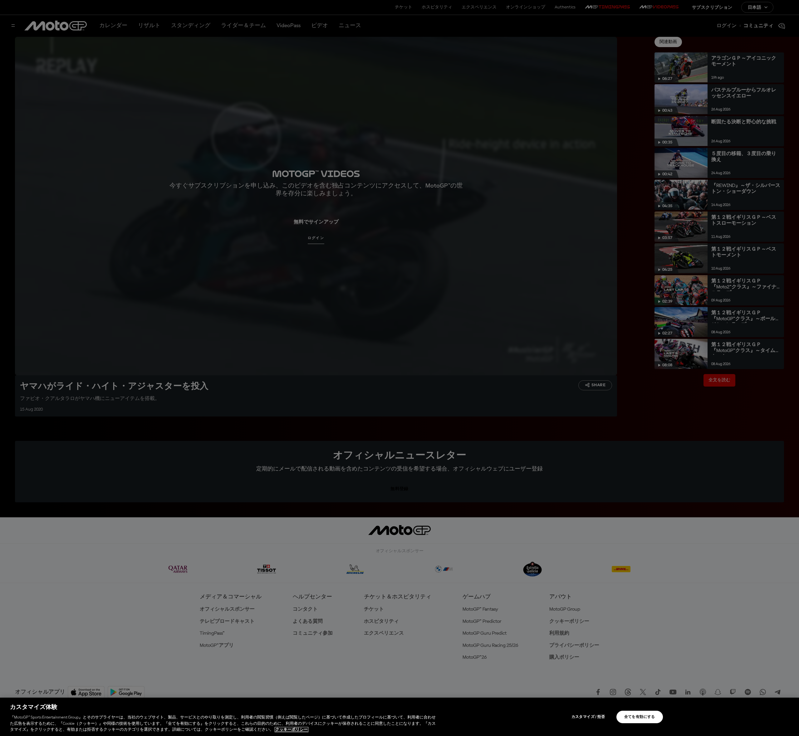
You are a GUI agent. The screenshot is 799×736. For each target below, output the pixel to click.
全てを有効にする (639, 717)
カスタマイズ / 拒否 (588, 717)
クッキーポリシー (291, 730)
